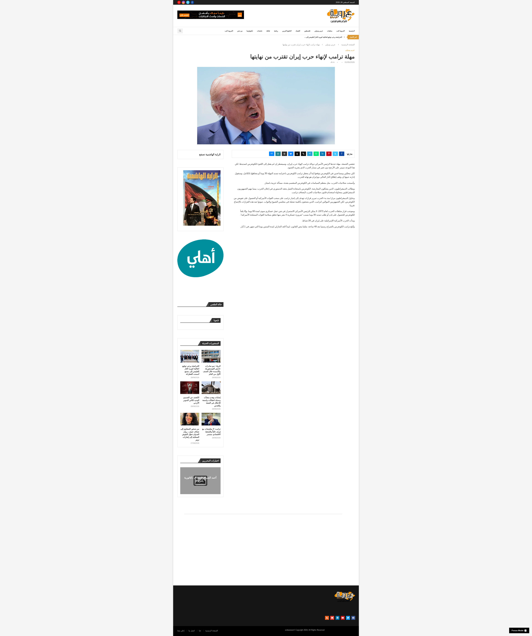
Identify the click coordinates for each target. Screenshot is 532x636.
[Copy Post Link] (303, 154)
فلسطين (307, 31)
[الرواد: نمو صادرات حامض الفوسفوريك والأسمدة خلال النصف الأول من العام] (211, 356)
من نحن (239, 31)
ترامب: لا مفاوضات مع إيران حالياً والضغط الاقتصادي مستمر (211, 431)
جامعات (259, 31)
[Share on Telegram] (309, 154)
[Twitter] (188, 2)
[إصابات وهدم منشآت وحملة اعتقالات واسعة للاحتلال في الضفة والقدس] (211, 387)
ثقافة (268, 31)
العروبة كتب (340, 31)
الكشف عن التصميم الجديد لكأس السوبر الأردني (191, 400)
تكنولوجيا (250, 31)
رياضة (276, 31)
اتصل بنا (192, 631)
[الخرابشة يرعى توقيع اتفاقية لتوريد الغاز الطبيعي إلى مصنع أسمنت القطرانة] (189, 356)
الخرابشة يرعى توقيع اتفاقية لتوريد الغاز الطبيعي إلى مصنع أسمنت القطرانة (190, 370)
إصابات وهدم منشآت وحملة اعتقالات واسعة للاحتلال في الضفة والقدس (211, 401)
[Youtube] (179, 2)
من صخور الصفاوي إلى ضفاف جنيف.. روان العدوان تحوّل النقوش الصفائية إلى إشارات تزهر (190, 434)
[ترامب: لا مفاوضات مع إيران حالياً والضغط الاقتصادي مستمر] (211, 419)
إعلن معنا (180, 631)
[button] (344, 37)
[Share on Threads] (297, 154)
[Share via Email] (271, 154)
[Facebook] (192, 2)
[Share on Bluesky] (290, 154)
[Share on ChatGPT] (284, 154)
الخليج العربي (286, 31)
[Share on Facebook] (341, 154)
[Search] (180, 30)
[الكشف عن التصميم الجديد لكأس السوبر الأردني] (189, 387)
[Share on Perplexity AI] (278, 154)
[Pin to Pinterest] (329, 154)
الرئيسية (352, 31)
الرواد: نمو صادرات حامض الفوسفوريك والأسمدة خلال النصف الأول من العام (212, 370)
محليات (329, 31)
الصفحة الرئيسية (348, 44)
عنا (200, 631)
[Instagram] (183, 2)
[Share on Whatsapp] (316, 154)
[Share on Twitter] (335, 154)
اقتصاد (298, 31)
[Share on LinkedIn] (322, 154)
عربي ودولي (318, 31)
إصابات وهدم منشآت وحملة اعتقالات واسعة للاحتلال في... (322, 37)
